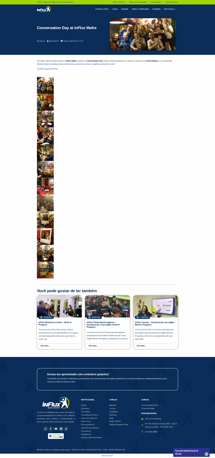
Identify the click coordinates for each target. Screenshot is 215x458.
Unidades (124, 9)
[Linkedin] (61, 429)
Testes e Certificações (140, 9)
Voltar (180, 449)
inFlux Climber (119, 2)
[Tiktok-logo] (66, 429)
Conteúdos (156, 9)
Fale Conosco (169, 9)
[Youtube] (56, 429)
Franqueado (156, 2)
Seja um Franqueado (137, 2)
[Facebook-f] (51, 429)
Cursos (115, 9)
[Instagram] (45, 429)
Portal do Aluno (172, 2)
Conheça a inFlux (102, 9)
